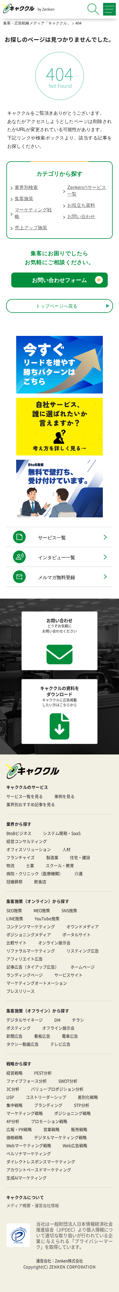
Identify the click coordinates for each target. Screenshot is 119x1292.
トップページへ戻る (56, 305)
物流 (10, 865)
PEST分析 (43, 1073)
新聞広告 (14, 1036)
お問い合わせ (81, 216)
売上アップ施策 (31, 227)
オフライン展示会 (58, 1028)
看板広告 (42, 1036)
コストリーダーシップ (46, 1097)
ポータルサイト (76, 934)
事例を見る (64, 796)
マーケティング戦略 (33, 213)
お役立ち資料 (81, 205)
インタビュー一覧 (56, 557)
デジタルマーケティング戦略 (60, 1137)
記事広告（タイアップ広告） (32, 967)
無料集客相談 (65, 1283)
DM (57, 1020)
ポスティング (18, 1028)
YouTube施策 (47, 918)
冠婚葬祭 (14, 881)
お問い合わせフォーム (59, 280)
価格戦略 (14, 1137)
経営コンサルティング (26, 841)
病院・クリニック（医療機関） (34, 873)
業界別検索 (26, 187)
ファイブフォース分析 (26, 1081)
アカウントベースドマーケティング (38, 1169)
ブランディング (48, 1105)
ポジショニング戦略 (72, 1113)
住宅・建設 (80, 857)
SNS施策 (69, 910)
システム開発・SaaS (62, 833)
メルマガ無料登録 (56, 577)
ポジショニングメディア (28, 934)
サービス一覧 (52, 537)
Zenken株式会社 (69, 1260)
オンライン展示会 (54, 942)
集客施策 (24, 198)
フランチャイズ (20, 857)
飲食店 (40, 881)
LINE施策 (14, 918)
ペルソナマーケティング (28, 1153)
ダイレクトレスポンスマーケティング (40, 1161)
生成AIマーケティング (26, 1178)
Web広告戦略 (75, 1145)
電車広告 (70, 1036)
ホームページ (82, 967)
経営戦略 (14, 1073)
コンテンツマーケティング (30, 926)
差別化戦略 (88, 1097)
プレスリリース (20, 991)
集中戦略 (14, 1105)
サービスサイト (68, 975)
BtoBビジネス (18, 833)
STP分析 (81, 1105)
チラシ (78, 1020)
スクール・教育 (60, 865)
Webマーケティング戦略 (28, 1145)
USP (10, 1097)
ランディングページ (24, 975)
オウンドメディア (82, 926)
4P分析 (12, 1121)
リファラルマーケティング (30, 951)
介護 (79, 873)
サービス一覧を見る (24, 796)
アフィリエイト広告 (24, 959)
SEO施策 (14, 910)
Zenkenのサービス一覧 (86, 190)
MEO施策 (42, 910)
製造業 (52, 857)
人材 (66, 849)
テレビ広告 (60, 1044)
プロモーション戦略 (49, 1121)
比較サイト (16, 942)
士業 (30, 865)
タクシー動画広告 (22, 1044)
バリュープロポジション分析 (57, 1089)
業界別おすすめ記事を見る (30, 804)
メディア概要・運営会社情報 (32, 1205)
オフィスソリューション (28, 849)
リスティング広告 (82, 951)
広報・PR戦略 (19, 1129)
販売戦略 (79, 1129)
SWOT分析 (67, 1081)
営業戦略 (51, 1129)
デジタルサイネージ (24, 1020)
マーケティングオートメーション (36, 983)
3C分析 (12, 1089)
